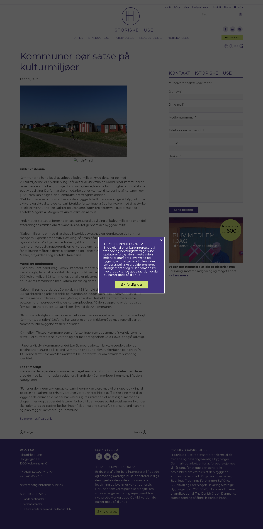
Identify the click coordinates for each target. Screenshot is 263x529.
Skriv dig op (131, 284)
